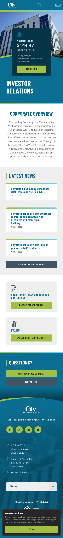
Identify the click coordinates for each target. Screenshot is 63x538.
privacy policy (33, 519)
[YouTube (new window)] (37, 429)
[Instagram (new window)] (19, 429)
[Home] (12, 5)
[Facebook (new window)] (9, 429)
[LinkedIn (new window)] (28, 429)
